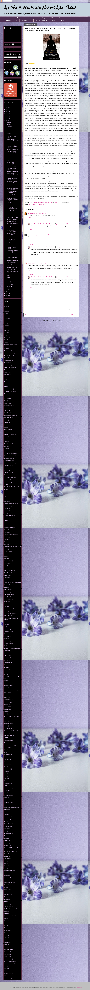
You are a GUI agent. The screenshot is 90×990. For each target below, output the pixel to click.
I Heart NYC (7, 616)
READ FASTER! (8, 802)
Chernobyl (6, 448)
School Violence (8, 836)
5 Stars (5, 332)
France (5, 568)
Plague (5, 766)
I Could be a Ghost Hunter (10, 613)
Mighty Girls (7, 697)
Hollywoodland (7, 599)
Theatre (6, 913)
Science (6, 838)
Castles (6, 441)
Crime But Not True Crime (10, 487)
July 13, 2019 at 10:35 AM (43, 235)
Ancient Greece (7, 360)
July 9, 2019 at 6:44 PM (62, 224)
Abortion (6, 337)
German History (8, 580)
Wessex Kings (7, 951)
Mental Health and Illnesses (10, 690)
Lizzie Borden (7, 662)
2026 (7, 105)
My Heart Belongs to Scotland (11, 716)
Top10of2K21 (7, 923)
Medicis (6, 680)
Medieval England (8, 683)
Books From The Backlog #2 (12, 224)
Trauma (6, 925)
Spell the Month (8, 865)
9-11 (5, 335)
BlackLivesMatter (8, 405)
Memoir (6, 687)
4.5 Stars (6, 330)
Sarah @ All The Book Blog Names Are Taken (42, 224)
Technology (7, 889)
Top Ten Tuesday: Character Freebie (11, 231)
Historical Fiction (8, 594)
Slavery (6, 854)
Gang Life (6, 577)
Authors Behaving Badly (9, 391)
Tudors (5, 935)
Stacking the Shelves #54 (12, 260)
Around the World (8, 377)
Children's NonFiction (9, 453)
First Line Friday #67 (12, 155)
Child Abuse (7, 451)
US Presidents (41, 204)
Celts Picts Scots (8, 444)
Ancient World (7, 365)
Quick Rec (6, 793)
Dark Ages (6, 499)
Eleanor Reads (7, 530)
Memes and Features (11, 20)
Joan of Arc (6, 629)
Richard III (6, 819)
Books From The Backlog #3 (12, 195)
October (9, 126)
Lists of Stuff (7, 660)
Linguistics (6, 658)
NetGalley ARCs (8, 728)
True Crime (7, 930)
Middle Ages (7, 692)
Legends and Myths (8, 653)
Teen (5, 892)
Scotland (6, 840)
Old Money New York (9, 745)
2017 (7, 291)
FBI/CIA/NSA (7, 551)
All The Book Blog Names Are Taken (40, 7)
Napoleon (6, 721)
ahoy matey (6, 348)
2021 (7, 116)
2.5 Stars (6, 318)
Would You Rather (8, 963)
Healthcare (6, 592)
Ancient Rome (7, 362)
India (5, 622)
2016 (7, 293)
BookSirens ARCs (8, 417)
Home (7, 18)
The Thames (6, 911)
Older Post (74, 315)
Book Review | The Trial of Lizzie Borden (12, 189)
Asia (5, 381)
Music (5, 714)
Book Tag (6, 410)
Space (5, 861)
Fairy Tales (6, 544)
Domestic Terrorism (8, 515)
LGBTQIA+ (7, 655)
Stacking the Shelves (9, 870)
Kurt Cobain (7, 641)
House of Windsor (8, 608)
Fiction (6, 558)
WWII (5, 968)
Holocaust (6, 601)
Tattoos (6, 887)
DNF (5, 513)
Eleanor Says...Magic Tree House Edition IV (12, 174)
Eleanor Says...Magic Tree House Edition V (12, 140)
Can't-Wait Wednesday (9, 434)
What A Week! (10, 214)
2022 (7, 113)
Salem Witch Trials (8, 833)
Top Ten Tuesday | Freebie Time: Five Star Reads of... (12, 146)
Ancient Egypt (7, 358)
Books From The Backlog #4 (12, 159)
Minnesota (6, 704)
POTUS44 (6, 785)
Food (5, 565)
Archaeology (7, 372)
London (6, 665)
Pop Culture (7, 783)
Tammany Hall (7, 885)
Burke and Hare (7, 429)
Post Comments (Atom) (55, 320)
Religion (6, 809)
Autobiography (7, 393)
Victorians (6, 942)
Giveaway (6, 587)
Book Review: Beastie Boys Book (11, 243)
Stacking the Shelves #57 (12, 149)
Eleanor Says (7, 532)
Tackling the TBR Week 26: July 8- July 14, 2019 (12, 216)
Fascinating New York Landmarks (11, 546)
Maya (5, 674)
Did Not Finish (7, 506)
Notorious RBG (8, 740)
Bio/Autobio (7, 403)
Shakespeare (6, 845)
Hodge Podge (7, 596)
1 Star (5, 309)
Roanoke (6, 821)
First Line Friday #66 (12, 186)
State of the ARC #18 (12, 143)
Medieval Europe (8, 685)
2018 (7, 289)
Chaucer (6, 446)
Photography (7, 761)
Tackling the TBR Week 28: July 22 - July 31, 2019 (12, 136)
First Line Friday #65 (11, 221)
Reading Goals (7, 804)
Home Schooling (8, 604)
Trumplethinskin (8, 932)
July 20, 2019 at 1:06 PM (62, 277)
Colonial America (8, 475)
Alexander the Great (9, 350)
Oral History (7, 747)
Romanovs (6, 828)
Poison (5, 776)
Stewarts (6, 875)
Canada (5, 436)
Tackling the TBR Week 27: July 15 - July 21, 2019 (12, 168)
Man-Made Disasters (9, 669)
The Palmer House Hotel (9, 909)
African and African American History (11, 345)
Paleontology (7, 754)
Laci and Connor (8, 643)
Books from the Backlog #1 (12, 272)
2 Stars (5, 316)
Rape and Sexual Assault (9, 800)
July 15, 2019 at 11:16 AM (62, 247)
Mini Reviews (7, 702)
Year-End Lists (7, 978)
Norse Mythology (8, 735)
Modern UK (7, 707)
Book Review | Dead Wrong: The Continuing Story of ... (12, 207)
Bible (5, 401)
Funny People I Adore (9, 573)
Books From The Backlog (9, 415)
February (9, 284)
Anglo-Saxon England (9, 367)
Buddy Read (6, 424)
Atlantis (6, 386)
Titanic (6, 918)
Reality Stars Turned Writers (11, 807)
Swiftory (6, 880)
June (8, 275)
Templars (6, 897)
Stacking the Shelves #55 (12, 219)
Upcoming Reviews (28, 18)
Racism (5, 797)
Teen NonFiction (8, 894)
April (8, 279)
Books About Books (8, 412)
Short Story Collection (9, 851)
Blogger (79, 987)
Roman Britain (7, 826)
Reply (29, 217)
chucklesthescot (32, 235)
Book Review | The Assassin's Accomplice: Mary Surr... (12, 235)
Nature (6, 726)
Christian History (8, 460)
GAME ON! (7, 575)
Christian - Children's (9, 456)
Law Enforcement (8, 646)
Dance (5, 496)
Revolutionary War (8, 816)
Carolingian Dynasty (9, 439)
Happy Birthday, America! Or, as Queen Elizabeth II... (12, 264)
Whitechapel (7, 956)
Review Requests (42, 18)
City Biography (7, 465)
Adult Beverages (8, 340)
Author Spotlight (8, 389)
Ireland (6, 624)
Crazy (5, 484)
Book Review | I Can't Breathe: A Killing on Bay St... (12, 199)
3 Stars (5, 323)
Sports (5, 868)
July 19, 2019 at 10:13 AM (42, 263)
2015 (7, 295)
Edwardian (6, 525)
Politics (6, 778)
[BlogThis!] (64, 202)
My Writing (7, 719)
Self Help (6, 843)
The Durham (7, 904)
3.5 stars (6, 325)
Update (5, 937)
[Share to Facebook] (66, 202)
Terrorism (6, 899)
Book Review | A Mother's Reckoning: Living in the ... (12, 178)
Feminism (6, 556)
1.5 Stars (6, 311)
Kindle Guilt (7, 634)
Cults (5, 491)
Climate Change (7, 472)
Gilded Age (6, 585)
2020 (7, 118)
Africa (5, 342)
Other (5, 750)
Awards (5, 396)
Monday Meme (7, 709)
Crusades (6, 489)
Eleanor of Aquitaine (9, 527)
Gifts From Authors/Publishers (11, 582)
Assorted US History (9, 384)
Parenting (6, 757)
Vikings (6, 944)
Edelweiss (6, 520)
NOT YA (6, 738)
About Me (16, 18)
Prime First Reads (8, 788)
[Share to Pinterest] (68, 202)
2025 (7, 107)
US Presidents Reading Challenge (45, 20)
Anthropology (7, 370)
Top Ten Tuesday (8, 920)
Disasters (6, 510)
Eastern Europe (7, 518)
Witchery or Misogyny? (9, 961)
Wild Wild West (7, 959)
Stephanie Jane (31, 263)
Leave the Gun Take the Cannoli (11, 648)
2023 (7, 111)
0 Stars (5, 306)
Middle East (7, 695)
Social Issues (7, 856)
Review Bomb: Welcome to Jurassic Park (12, 211)
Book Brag (6, 408)
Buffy (5, 427)
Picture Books (7, 764)
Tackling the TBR (8, 882)
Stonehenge (6, 877)
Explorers (6, 542)
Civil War (34, 204)
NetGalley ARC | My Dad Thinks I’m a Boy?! (12, 152)
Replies (31, 221)
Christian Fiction (8, 458)
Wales (5, 947)
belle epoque (7, 398)
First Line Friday (8, 561)
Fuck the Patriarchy (8, 570)
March (8, 282)
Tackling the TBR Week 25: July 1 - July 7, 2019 (12, 251)
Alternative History (9, 353)
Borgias (6, 420)
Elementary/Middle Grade (10, 534)
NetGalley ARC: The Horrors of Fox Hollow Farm (11, 239)
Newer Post (28, 315)
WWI (5, 966)
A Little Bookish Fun (12, 254)
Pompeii (6, 781)
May (8, 277)
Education (6, 522)
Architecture (7, 374)
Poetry (5, 773)
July (8, 133)
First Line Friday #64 (12, 267)
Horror (6, 606)
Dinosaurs (6, 508)
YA (5, 971)
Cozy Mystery (7, 482)
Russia (5, 831)
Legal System (7, 650)
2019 (7, 120)
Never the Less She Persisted (10, 730)
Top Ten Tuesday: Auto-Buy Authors (12, 203)
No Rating (6, 733)
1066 (5, 313)
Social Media (7, 858)
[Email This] (63, 202)
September (9, 129)
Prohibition (7, 790)
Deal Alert (6, 501)
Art (5, 379)
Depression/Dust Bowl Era (10, 503)
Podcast (6, 771)
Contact (61, 20)
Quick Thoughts (8, 795)
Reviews (6, 814)
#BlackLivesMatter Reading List (60, 18)
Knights (6, 638)
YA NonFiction (7, 973)
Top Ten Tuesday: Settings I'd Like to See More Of (12, 164)
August (9, 131)
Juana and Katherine (8, 631)
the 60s (5, 901)
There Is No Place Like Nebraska (11, 916)
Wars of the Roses (8, 949)
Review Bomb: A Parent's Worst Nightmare (12, 227)
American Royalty (8, 355)
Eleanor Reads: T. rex (11, 157)
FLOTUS (6, 563)
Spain (5, 863)
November (9, 124)
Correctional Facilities (9, 477)
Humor (5, 611)
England (6, 537)
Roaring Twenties (8, 824)
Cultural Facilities (8, 494)
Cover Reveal (7, 479)
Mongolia (6, 711)
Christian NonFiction (9, 463)
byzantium (6, 432)
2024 (7, 109)
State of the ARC (26, 20)
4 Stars (30, 204)
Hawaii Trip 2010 (8, 589)
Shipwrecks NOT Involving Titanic (12, 848)
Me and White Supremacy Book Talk (12, 677)
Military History (8, 699)
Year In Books (7, 975)
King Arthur (7, 636)
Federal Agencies (8, 554)
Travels (6, 928)
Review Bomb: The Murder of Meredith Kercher (12, 247)
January (9, 286)
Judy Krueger (31, 213)
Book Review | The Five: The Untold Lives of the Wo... (12, 183)
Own (5, 752)
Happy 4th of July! (11, 269)
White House (7, 954)
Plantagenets (7, 769)
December (9, 122)
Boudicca (6, 422)
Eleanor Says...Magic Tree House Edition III (12, 257)
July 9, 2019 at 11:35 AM (41, 213)
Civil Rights (7, 467)
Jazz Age (6, 626)
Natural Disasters (8, 723)
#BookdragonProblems (9, 304)
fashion (6, 549)
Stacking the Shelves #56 (12, 171)
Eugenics (6, 539)
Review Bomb (7, 812)
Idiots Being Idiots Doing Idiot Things (11, 619)
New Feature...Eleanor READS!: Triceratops (12, 192)
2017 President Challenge (10, 320)
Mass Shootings (7, 672)
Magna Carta (7, 667)
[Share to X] (65, 202)
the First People (8, 906)
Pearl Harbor (7, 759)
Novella (6, 742)
